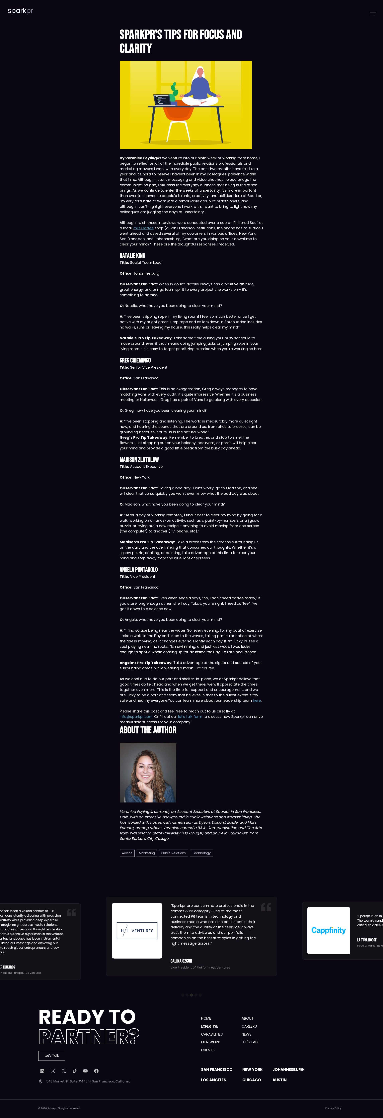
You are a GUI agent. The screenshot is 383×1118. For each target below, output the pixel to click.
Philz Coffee (143, 228)
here (257, 700)
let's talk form (190, 716)
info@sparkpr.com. (136, 716)
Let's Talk (51, 1055)
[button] (182, 995)
